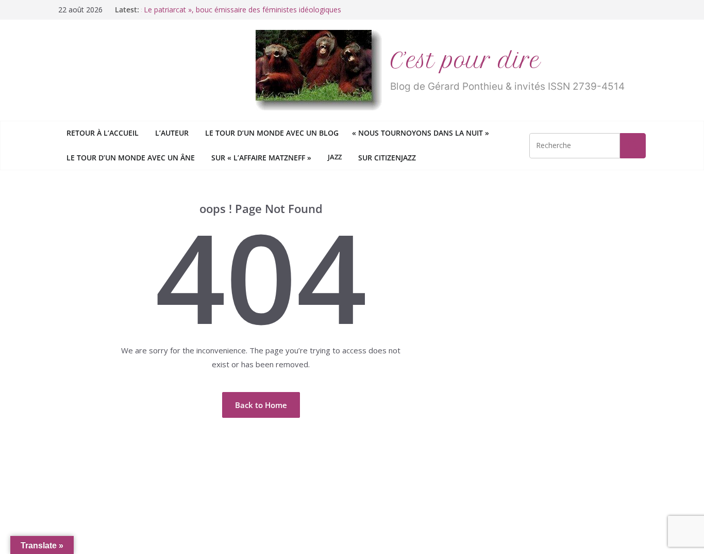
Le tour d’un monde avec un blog (272, 133)
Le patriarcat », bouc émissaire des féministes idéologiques (241, 9)
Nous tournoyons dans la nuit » (422, 133)
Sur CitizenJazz (387, 157)
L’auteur (172, 133)
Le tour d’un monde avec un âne (130, 157)
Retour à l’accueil (102, 133)
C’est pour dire (465, 60)
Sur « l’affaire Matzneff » (261, 157)
